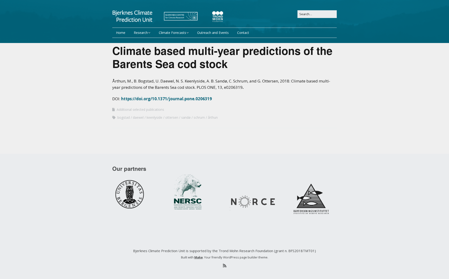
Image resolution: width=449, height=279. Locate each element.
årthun (213, 117)
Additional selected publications (140, 109)
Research (141, 32)
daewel (138, 117)
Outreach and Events (213, 32)
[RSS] (224, 265)
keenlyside (154, 117)
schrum (199, 117)
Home (120, 32)
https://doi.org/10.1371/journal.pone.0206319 (166, 98)
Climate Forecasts (172, 32)
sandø (186, 117)
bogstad (123, 117)
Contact (243, 32)
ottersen (171, 117)
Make (198, 257)
